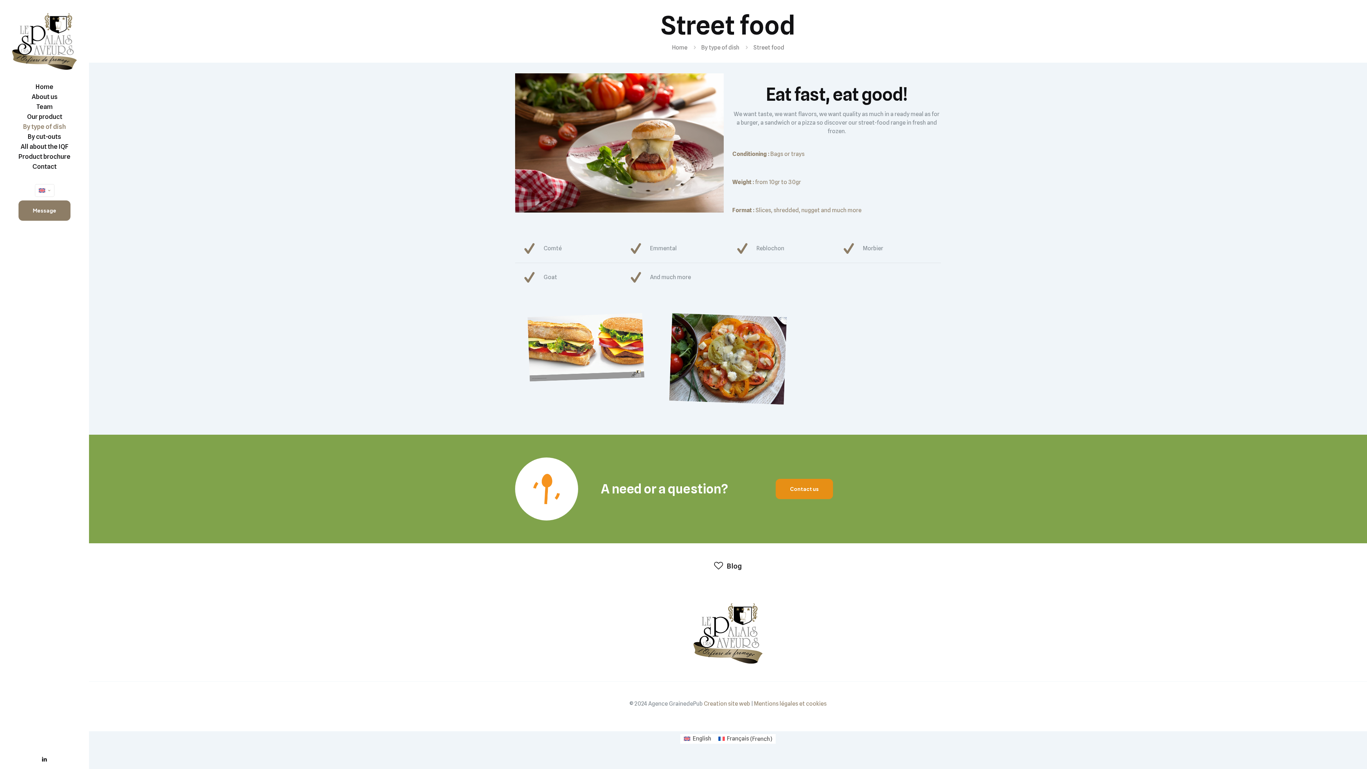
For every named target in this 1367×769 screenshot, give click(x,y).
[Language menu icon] (44, 190)
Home (679, 47)
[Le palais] (44, 41)
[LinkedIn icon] (44, 759)
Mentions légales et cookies (790, 703)
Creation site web (727, 703)
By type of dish (720, 47)
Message (44, 210)
